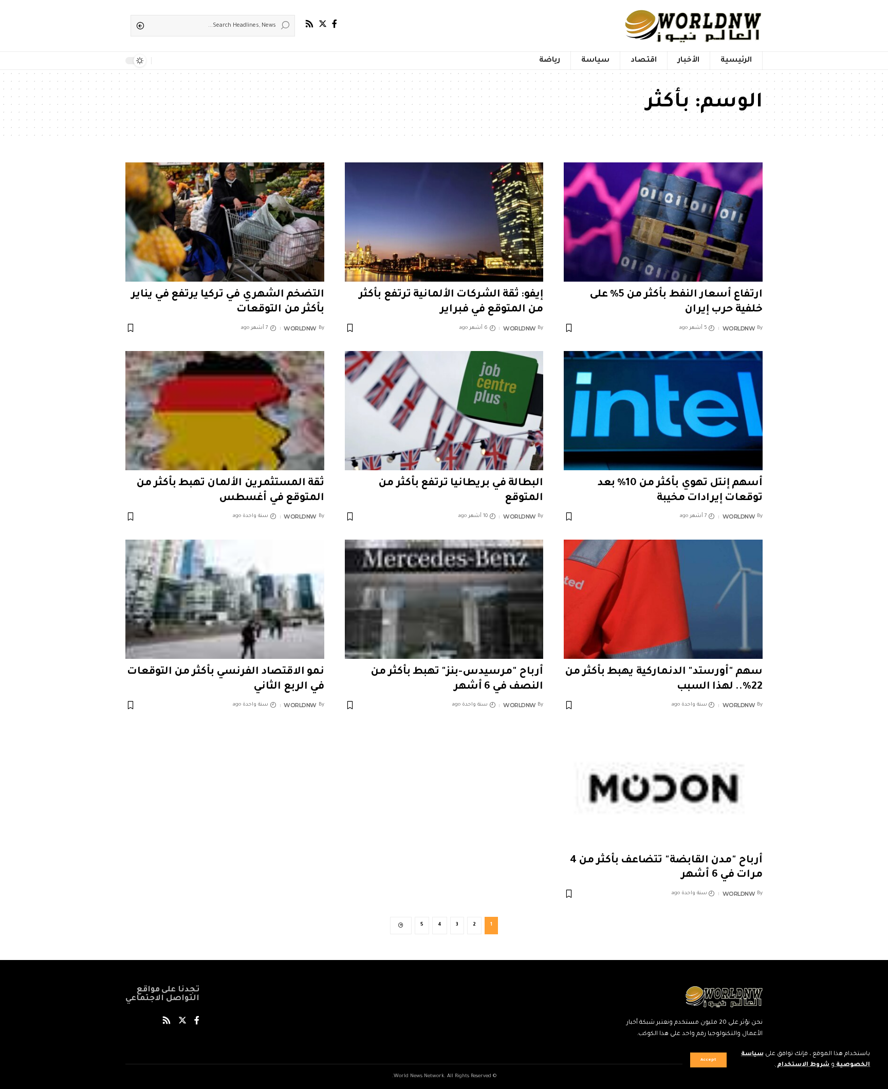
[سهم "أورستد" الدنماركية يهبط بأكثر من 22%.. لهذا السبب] (663, 599)
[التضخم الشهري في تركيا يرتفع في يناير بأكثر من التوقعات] (224, 222)
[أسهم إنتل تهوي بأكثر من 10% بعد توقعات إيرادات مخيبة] (663, 410)
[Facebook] (334, 24)
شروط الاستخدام (802, 1065)
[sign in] (175, 60)
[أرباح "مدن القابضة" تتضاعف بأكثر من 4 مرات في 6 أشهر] (663, 787)
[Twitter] (322, 24)
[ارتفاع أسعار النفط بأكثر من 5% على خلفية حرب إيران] (663, 222)
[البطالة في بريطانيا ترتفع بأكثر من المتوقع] (444, 410)
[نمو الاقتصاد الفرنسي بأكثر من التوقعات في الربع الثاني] (224, 599)
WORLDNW (739, 328)
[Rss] (309, 24)
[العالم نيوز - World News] (694, 26)
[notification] (161, 60)
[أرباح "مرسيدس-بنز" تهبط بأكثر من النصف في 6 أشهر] (444, 599)
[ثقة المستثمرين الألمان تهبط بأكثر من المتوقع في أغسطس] (224, 410)
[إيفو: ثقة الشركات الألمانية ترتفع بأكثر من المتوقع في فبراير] (444, 222)
